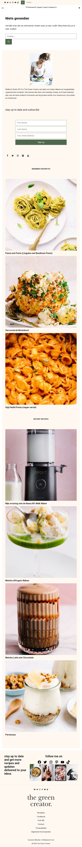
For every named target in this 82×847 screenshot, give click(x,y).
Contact (41, 824)
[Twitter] (12, 155)
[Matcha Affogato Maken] (41, 542)
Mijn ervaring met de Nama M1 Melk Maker (26, 503)
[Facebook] (7, 155)
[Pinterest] (23, 155)
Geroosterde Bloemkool (17, 330)
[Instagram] (18, 155)
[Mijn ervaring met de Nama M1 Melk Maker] (41, 465)
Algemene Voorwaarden (41, 832)
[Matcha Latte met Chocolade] (41, 619)
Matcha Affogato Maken (17, 580)
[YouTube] (28, 155)
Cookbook (41, 816)
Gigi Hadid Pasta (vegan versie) (20, 407)
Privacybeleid (41, 828)
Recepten (41, 813)
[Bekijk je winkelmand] (79, 8)
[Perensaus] (41, 696)
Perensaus (10, 734)
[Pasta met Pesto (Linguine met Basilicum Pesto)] (41, 215)
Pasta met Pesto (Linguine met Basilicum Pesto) (28, 253)
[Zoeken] (23, 2)
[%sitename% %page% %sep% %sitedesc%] (41, 8)
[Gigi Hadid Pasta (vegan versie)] (41, 369)
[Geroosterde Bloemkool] (41, 292)
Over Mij (41, 820)
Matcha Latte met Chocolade (19, 657)
